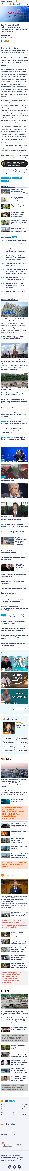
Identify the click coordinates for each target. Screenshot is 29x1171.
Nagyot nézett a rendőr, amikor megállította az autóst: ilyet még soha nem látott (13, 414)
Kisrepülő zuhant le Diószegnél (11, 519)
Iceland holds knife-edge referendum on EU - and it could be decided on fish (13, 1087)
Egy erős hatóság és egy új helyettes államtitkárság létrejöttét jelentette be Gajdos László (14, 401)
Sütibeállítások (12, 1160)
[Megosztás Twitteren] (5, 40)
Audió (13, 1114)
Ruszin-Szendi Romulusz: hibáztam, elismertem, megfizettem (12, 430)
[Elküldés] (7, 40)
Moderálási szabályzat (14, 1159)
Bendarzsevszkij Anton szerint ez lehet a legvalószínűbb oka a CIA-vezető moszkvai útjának (14, 361)
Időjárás (24, 1116)
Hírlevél (24, 1114)
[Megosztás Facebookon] (2, 40)
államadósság (6, 178)
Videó (13, 1116)
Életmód (24, 1109)
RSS (6, 1160)
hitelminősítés (17, 178)
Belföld (3, 1104)
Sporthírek (17, 1132)
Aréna (16, 1134)
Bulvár (2, 1112)
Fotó (23, 1112)
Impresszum (12, 1157)
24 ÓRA (14, 237)
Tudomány (14, 1104)
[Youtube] (19, 1167)
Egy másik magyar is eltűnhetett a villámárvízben (13, 388)
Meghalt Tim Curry (6, 516)
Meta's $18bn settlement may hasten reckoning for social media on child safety (14, 1038)
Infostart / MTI (5, 36)
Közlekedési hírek (5, 1130)
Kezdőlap (4, 170)
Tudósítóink (25, 1104)
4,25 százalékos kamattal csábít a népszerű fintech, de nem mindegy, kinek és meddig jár (14, 608)
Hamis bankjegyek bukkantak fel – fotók (14, 588)
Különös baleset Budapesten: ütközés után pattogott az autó (12, 479)
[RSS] (9, 1167)
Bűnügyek (3, 1114)
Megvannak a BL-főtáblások (9, 461)
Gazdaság (11, 170)
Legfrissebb (14, 1112)
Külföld (3, 1106)
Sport (13, 1109)
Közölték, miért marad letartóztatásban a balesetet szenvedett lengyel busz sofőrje (14, 637)
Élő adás (9, 738)
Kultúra (13, 1106)
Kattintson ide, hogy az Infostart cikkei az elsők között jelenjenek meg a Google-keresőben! (15, 164)
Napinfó (3, 1116)
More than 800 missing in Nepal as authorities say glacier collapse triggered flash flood (14, 1013)
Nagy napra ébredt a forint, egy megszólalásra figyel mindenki (14, 865)
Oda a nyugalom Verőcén (9, 408)
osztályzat (5, 180)
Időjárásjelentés (18, 1130)
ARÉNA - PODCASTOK (7, 1)
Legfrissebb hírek (19, 1128)
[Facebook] (14, 1167)
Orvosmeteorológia (6, 1132)
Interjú (23, 1106)
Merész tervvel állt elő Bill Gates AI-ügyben (11, 498)
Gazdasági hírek (5, 1134)
